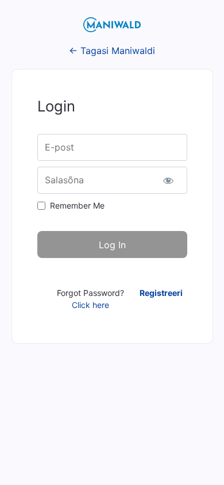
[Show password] (168, 180)
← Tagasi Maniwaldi (112, 50)
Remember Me (77, 205)
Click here (90, 305)
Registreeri (161, 293)
